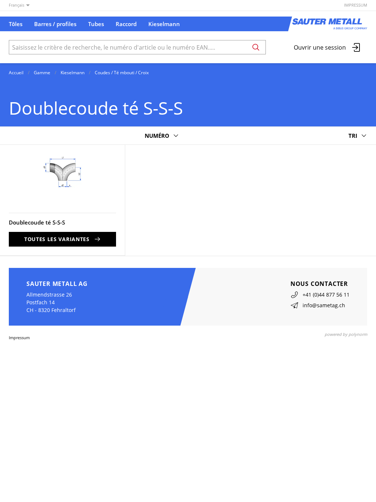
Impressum (355, 5)
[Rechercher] (256, 47)
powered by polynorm (346, 334)
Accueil (16, 72)
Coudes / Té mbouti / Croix (122, 72)
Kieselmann (72, 72)
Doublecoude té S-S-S (37, 222)
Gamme (42, 72)
